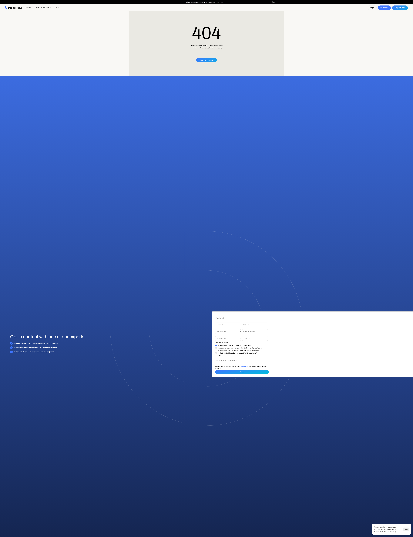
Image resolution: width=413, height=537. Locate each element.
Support (274, 2)
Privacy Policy (245, 366)
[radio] (241, 345)
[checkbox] (241, 350)
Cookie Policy (391, 531)
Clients (37, 8)
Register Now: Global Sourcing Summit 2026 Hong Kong (203, 2)
